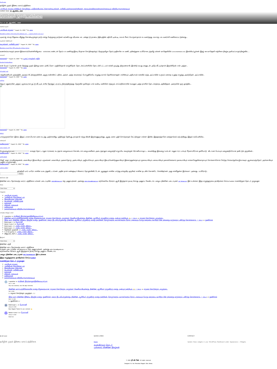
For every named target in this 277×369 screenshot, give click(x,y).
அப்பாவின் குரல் (4, 71)
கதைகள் (73, 9)
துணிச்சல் (209, 220)
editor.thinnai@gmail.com (91, 181)
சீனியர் (2, 133)
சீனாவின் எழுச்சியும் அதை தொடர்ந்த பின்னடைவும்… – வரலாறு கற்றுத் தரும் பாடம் (21, 34)
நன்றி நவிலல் (3, 157)
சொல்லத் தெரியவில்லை (21, 16)
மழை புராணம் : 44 (5, 147)
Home (96, 341)
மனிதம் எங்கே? (4, 168)
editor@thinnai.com (57, 181)
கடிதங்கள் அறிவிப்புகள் (60, 9)
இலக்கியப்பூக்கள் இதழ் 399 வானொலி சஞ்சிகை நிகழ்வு (14, 48)
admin (31, 30)
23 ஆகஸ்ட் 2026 (16, 11)
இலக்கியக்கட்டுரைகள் (42, 9)
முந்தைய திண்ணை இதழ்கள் (107, 347)
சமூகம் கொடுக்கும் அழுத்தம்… (151, 218)
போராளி (19, 222)
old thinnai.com (182, 181)
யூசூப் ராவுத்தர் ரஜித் (31, 59)
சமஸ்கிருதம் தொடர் (103, 345)
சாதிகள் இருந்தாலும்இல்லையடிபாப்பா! (28, 216)
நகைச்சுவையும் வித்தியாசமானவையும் (114, 9)
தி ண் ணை (3, 2)
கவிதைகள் (95, 9)
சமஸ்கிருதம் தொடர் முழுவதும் (12, 261)
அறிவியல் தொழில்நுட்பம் (23, 9)
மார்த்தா (2, 80)
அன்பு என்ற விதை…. (23, 226)
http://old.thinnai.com (29, 254)
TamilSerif (33, 258)
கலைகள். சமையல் (84, 9)
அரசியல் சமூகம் (6, 9)
